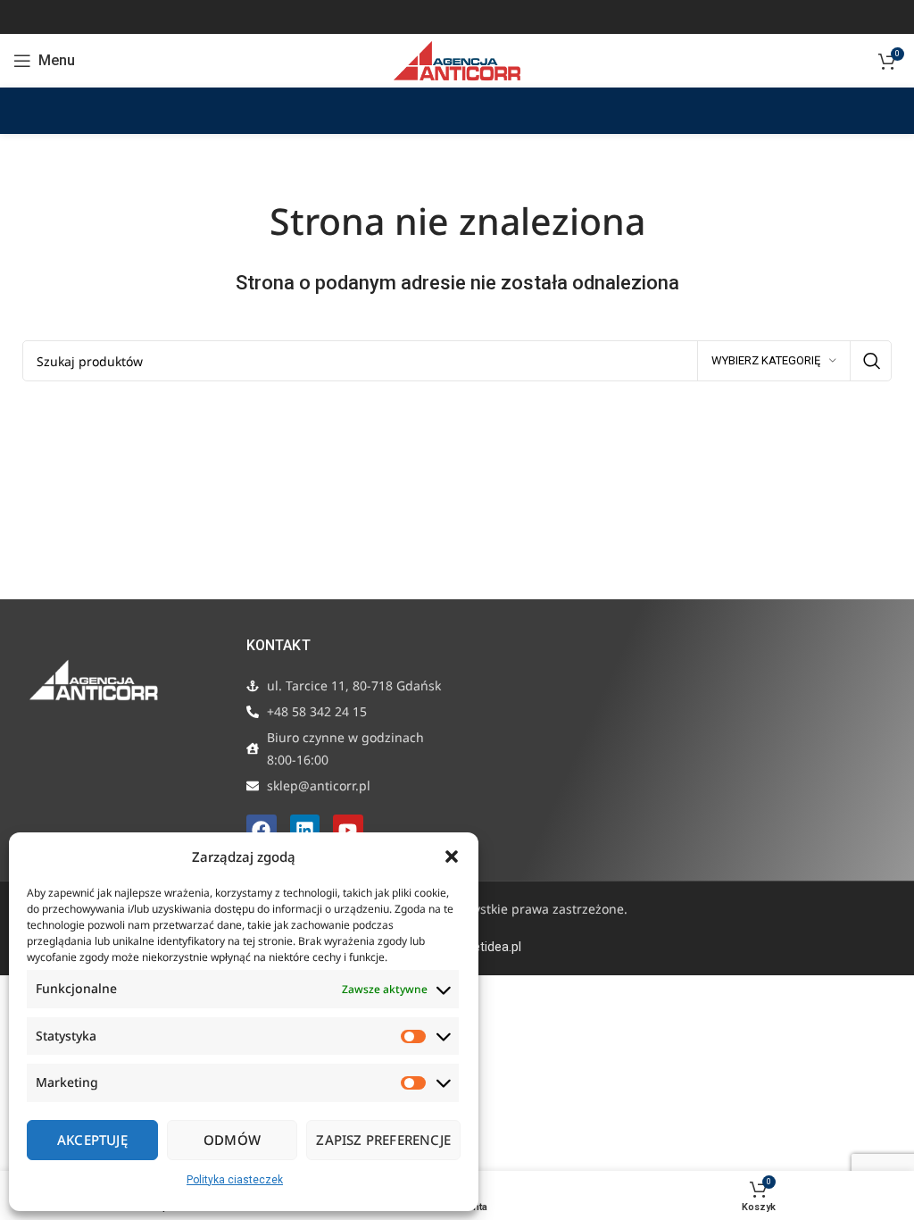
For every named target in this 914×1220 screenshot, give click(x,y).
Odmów (232, 1140)
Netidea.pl (493, 947)
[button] (452, 856)
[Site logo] (456, 60)
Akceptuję (92, 1140)
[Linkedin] (305, 830)
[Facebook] (261, 830)
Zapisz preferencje (383, 1140)
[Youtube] (348, 830)
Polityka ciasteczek (235, 1180)
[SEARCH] (871, 360)
